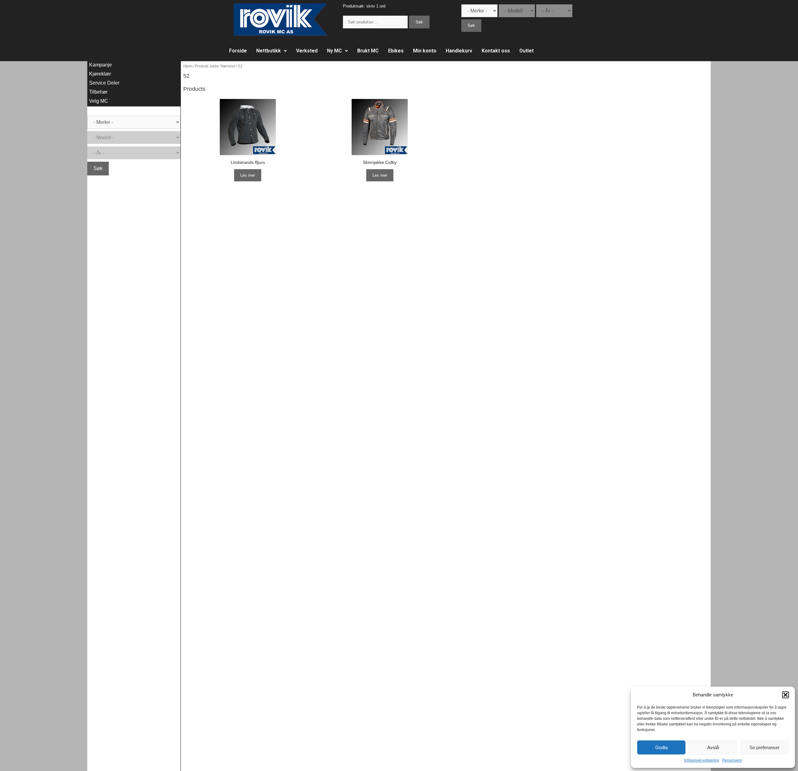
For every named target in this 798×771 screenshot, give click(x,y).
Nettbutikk (268, 51)
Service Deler (104, 83)
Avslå (713, 747)
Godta (661, 747)
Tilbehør (98, 92)
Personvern (732, 760)
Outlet (526, 51)
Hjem (187, 66)
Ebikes (396, 51)
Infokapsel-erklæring (701, 760)
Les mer (247, 175)
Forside (238, 51)
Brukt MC (368, 51)
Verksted (307, 51)
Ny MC (334, 51)
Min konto (424, 51)
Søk (419, 22)
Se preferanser (764, 747)
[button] (785, 695)
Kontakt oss (496, 51)
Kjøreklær (100, 73)
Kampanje (100, 64)
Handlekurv (459, 51)
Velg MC (98, 101)
